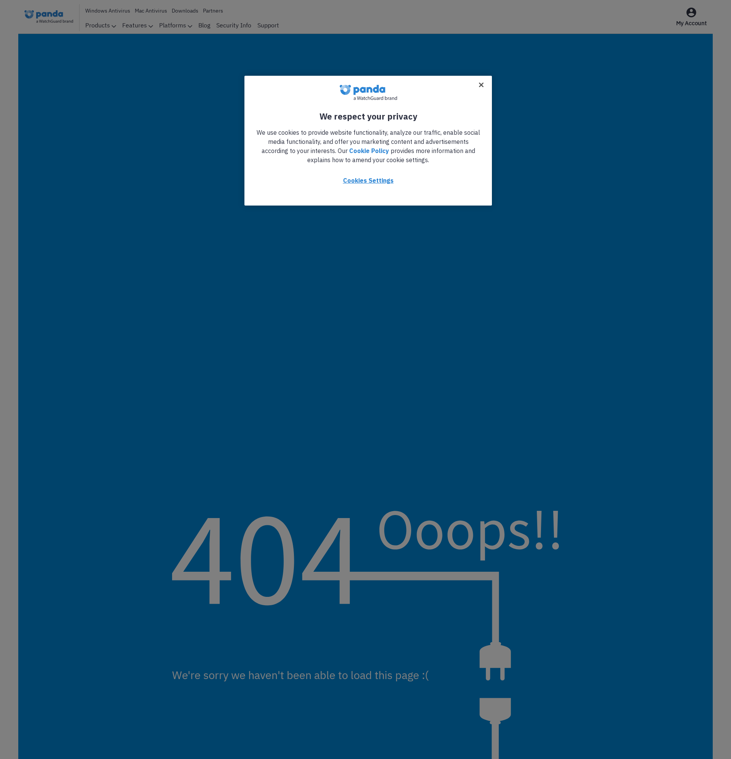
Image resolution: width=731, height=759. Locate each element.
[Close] (481, 85)
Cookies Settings (368, 180)
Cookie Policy (369, 151)
